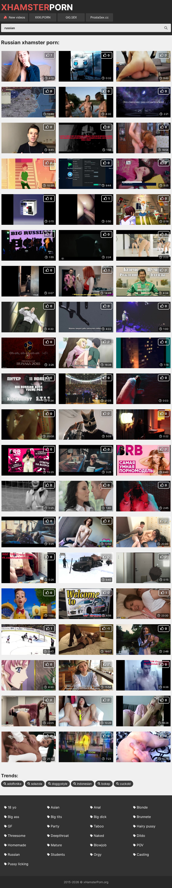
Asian (55, 807)
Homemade (17, 845)
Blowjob (100, 845)
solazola (36, 783)
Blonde (142, 807)
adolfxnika (14, 783)
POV (140, 845)
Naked (99, 835)
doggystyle (59, 783)
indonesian (84, 783)
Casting (143, 854)
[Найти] (166, 28)
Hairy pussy (146, 826)
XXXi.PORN (43, 17)
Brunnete (144, 817)
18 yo (12, 807)
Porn (37, 7)
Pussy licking (18, 864)
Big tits (56, 817)
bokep (105, 783)
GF (10, 826)
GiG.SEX (71, 17)
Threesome (16, 835)
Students (58, 854)
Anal (97, 807)
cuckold (125, 783)
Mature (56, 845)
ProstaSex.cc (99, 17)
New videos (16, 17)
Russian (14, 854)
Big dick (100, 817)
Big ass (13, 817)
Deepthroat (60, 835)
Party (55, 826)
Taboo (99, 826)
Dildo (141, 835)
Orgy (98, 854)
